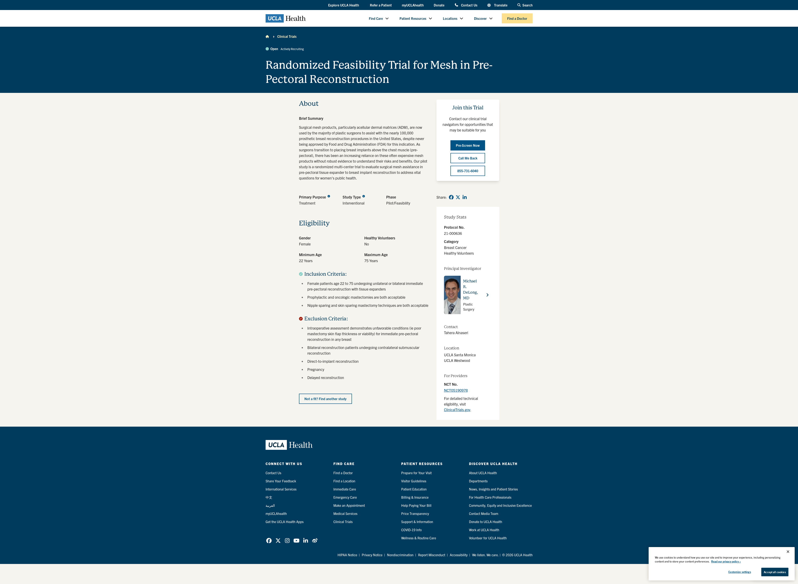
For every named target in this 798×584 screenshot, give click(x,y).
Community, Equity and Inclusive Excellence (500, 505)
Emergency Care (345, 497)
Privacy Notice (372, 555)
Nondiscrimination (400, 555)
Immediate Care (344, 489)
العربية (270, 505)
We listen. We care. (485, 555)
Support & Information (417, 522)
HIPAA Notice (347, 555)
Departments (478, 481)
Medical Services (345, 513)
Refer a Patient (381, 5)
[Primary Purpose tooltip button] (329, 196)
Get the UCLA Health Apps (285, 522)
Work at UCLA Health (484, 530)
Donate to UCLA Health (485, 522)
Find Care (376, 18)
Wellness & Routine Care (418, 538)
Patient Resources (413, 18)
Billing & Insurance (415, 497)
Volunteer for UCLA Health (488, 538)
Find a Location (344, 481)
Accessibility (459, 555)
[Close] (788, 551)
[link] (451, 197)
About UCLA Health (483, 473)
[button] (344, 5)
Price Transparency (415, 513)
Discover (480, 18)
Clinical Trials (286, 36)
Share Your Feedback (281, 481)
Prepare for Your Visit (416, 473)
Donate (439, 5)
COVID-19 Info (411, 530)
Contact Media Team (483, 513)
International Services (281, 489)
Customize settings (739, 572)
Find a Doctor (517, 18)
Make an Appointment (349, 505)
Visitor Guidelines (413, 481)
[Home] (267, 36)
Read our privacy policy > (726, 561)
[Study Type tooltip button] (363, 196)
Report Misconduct (431, 555)
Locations (450, 18)
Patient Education (414, 489)
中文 (269, 497)
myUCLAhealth (413, 5)
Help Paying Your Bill (416, 505)
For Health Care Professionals (490, 497)
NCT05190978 (456, 390)
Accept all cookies (775, 572)
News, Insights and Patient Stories (493, 489)
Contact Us (469, 5)
